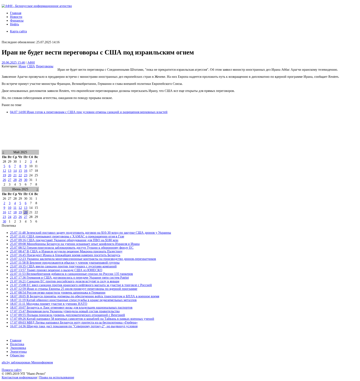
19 (4, 175)
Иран (22, 66)
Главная (15, 13)
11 (14, 207)
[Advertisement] (127, 137)
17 (9, 212)
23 (25, 175)
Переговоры (44, 66)
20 (9, 175)
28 (15, 180)
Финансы (17, 20)
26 (4, 180)
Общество (17, 355)
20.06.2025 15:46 (13, 62)
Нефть (14, 24)
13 (9, 170)
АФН (31, 62)
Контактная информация (19, 377)
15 (20, 170)
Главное (15, 340)
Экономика (18, 348)
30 (25, 180)
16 (25, 170)
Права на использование (56, 377)
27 (9, 180)
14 (15, 170)
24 (9, 217)
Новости (16, 17)
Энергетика (18, 351)
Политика (17, 344)
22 (20, 175)
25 (15, 217)
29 (20, 180)
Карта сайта (18, 31)
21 (15, 175)
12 (4, 170)
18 (15, 212)
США (31, 66)
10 (9, 207)
